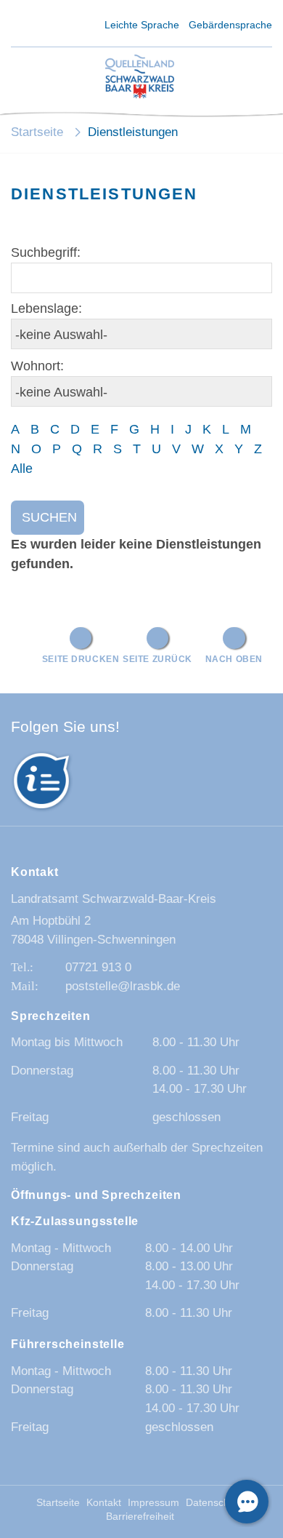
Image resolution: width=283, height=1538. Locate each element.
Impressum (153, 1502)
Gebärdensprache (230, 25)
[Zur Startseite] (139, 77)
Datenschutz (214, 1502)
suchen (49, 517)
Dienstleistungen (133, 132)
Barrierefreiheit (140, 1516)
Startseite (37, 132)
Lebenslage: (46, 308)
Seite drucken (81, 659)
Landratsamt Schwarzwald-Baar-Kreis (113, 899)
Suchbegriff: (46, 252)
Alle (22, 468)
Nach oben (234, 659)
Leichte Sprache (141, 25)
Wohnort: (37, 366)
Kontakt (103, 1502)
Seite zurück (157, 659)
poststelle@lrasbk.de (122, 986)
